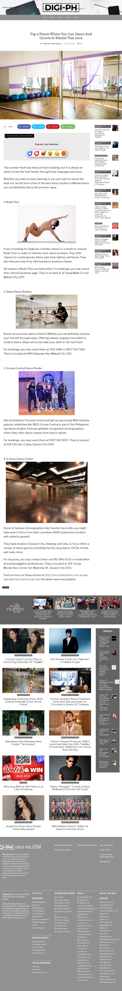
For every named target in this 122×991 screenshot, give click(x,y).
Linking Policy (105, 861)
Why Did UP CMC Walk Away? (104, 742)
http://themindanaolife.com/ (62, 575)
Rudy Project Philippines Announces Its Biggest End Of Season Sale (104, 641)
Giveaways (98, 223)
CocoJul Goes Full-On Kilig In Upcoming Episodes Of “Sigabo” (102, 133)
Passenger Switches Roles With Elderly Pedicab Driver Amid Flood (101, 162)
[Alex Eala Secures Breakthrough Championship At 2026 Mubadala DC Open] (87, 603)
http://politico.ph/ (25, 579)
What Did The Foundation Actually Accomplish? (104, 752)
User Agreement (106, 845)
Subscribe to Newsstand (87, 845)
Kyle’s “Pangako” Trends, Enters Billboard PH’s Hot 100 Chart (102, 242)
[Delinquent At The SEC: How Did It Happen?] (114, 763)
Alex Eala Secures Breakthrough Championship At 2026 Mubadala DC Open (87, 614)
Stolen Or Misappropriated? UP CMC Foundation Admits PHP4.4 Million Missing (106, 685)
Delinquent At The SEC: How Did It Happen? (104, 764)
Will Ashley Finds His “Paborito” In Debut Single (102, 148)
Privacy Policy (105, 850)
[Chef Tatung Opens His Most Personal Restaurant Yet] (114, 653)
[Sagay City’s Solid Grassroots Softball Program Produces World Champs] (65, 603)
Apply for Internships (63, 850)
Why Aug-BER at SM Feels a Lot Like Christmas (102, 228)
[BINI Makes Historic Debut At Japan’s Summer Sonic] (115, 266)
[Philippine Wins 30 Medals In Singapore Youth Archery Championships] (110, 603)
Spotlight (5, 587)
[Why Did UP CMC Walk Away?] (114, 741)
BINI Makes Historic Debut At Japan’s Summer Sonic (102, 270)
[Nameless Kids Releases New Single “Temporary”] (115, 192)
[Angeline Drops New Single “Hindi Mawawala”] (115, 253)
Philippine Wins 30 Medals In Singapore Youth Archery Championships (109, 614)
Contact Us (36, 845)
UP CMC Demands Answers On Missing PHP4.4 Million (104, 670)
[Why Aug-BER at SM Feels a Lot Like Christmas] (115, 226)
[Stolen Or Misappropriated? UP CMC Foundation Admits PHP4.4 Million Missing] (117, 682)
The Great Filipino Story (101, 172)
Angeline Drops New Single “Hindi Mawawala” (102, 256)
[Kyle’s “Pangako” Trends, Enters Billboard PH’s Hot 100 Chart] (115, 238)
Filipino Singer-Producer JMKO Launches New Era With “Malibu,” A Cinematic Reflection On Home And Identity (103, 212)
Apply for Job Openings (64, 845)
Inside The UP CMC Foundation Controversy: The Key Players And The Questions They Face (104, 702)
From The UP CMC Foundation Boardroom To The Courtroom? (104, 719)
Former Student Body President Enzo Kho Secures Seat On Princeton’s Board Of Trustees (102, 179)
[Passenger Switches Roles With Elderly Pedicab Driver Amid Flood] (115, 158)
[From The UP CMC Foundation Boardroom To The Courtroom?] (114, 716)
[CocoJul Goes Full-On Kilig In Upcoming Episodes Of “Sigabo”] (115, 128)
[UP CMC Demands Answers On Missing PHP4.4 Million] (114, 667)
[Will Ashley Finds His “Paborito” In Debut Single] (115, 145)
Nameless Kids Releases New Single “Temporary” (102, 196)
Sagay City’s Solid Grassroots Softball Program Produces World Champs (65, 614)
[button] (117, 7)
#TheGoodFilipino (101, 155)
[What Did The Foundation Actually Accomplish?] (114, 750)
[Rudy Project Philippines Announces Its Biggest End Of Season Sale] (114, 638)
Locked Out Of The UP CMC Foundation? (104, 732)
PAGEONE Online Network (52, 44)
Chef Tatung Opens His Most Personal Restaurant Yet (104, 656)
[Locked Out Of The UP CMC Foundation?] (114, 730)
